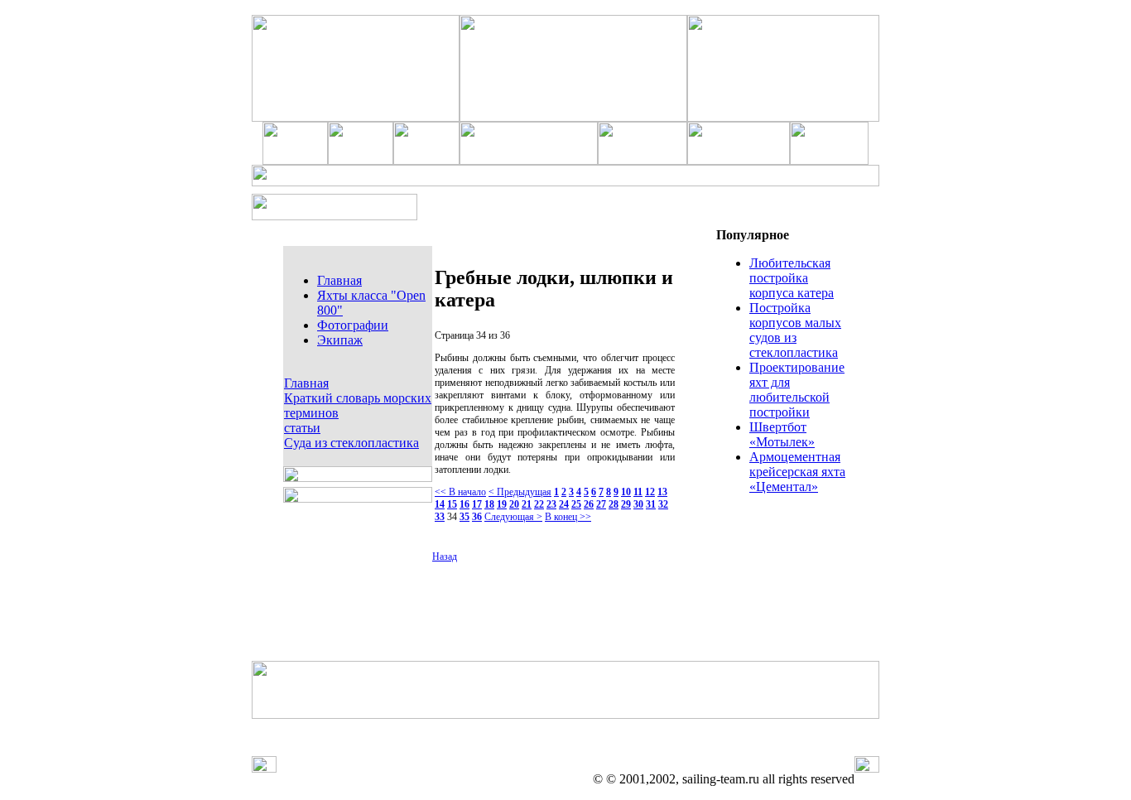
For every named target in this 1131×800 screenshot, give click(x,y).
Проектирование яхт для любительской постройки (797, 389)
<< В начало (460, 492)
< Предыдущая (519, 492)
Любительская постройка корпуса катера (791, 278)
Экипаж (340, 340)
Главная (339, 280)
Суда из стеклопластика (351, 443)
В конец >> (568, 517)
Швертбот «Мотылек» (782, 434)
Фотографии (352, 325)
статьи (302, 428)
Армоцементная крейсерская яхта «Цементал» (797, 472)
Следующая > (513, 517)
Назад (444, 556)
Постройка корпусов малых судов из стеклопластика (795, 330)
